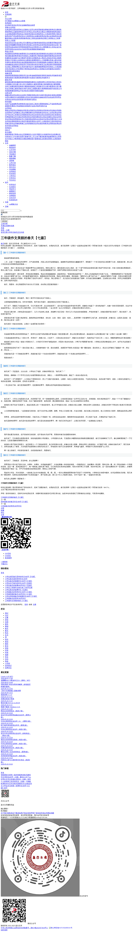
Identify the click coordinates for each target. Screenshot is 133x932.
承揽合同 (41, 110)
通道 (5, 775)
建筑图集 (57, 84)
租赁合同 (35, 110)
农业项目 (50, 53)
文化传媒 (30, 53)
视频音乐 (28, 134)
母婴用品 (51, 56)
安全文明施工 (10, 88)
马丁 (27, 777)
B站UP (7, 130)
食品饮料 (31, 69)
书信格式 (12, 154)
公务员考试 (36, 32)
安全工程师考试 (27, 36)
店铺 (6, 206)
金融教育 (15, 104)
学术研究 (12, 174)
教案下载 (12, 156)
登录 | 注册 (5, 230)
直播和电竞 (36, 60)
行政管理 (25, 49)
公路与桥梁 (49, 86)
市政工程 (55, 82)
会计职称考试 (27, 34)
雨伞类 (34, 64)
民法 (35, 99)
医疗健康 (35, 139)
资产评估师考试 (16, 36)
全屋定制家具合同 (45, 123)
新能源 (44, 104)
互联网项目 (16, 53)
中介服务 (35, 67)
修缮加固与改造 (51, 88)
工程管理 (35, 45)
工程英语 (48, 82)
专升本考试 (27, 32)
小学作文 (12, 176)
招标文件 (41, 86)
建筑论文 (35, 82)
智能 (2, 775)
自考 (6, 29)
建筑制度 (21, 82)
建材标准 (28, 86)
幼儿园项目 (27, 60)
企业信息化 (17, 49)
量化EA (23, 777)
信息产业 (8, 104)
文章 (5, 232)
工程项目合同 (18, 115)
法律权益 (12, 195)
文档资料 (8, 14)
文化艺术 (12, 198)
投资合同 (28, 110)
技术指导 (37, 106)
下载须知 (17, 813)
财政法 (36, 97)
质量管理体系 (17, 34)
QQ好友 (8, 556)
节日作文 (12, 180)
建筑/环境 (8, 80)
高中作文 (12, 167)
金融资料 (35, 75)
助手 (5, 788)
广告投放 (37, 813)
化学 (16, 25)
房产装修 (24, 136)
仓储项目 (50, 62)
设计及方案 (57, 86)
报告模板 (12, 158)
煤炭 (36, 104)
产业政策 (53, 104)
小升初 (7, 663)
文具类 (22, 67)
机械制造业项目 (12, 64)
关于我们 (4, 813)
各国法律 (55, 95)
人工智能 (43, 60)
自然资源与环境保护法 (25, 99)
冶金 (26, 104)
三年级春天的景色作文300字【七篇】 (18, 592)
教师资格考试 (53, 32)
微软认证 (28, 29)
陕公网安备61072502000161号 (61, 928)
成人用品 (41, 58)
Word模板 (14, 21)
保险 (6, 75)
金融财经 (12, 145)
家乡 (6, 646)
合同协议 (8, 108)
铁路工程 (35, 86)
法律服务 (35, 58)
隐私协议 (10, 813)
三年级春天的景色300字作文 (11, 506)
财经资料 (41, 75)
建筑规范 (15, 86)
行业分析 (28, 75)
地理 (33, 25)
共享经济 (21, 64)
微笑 (6, 644)
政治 (30, 25)
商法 (11, 95)
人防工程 (25, 84)
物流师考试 (51, 29)
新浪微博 (8, 558)
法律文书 (25, 95)
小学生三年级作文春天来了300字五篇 (18, 587)
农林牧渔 (21, 104)
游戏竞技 (47, 134)
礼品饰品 (48, 58)
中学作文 (12, 178)
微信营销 (48, 139)
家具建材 (45, 56)
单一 (12, 775)
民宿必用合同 (57, 123)
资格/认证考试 (10, 27)
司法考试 (35, 29)
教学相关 (12, 165)
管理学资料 (9, 49)
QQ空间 (8, 553)
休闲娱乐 (8, 128)
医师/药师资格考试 (22, 38)
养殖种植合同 (12, 117)
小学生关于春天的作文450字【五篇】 (18, 583)
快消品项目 (11, 69)
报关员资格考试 (37, 34)
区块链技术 (49, 75)
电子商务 (24, 69)
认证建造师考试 (39, 36)
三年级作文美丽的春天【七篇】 (12, 497)
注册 (34, 604)
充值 (2, 228)
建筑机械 (15, 82)
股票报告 (15, 75)
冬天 (6, 635)
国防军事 (10, 106)
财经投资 (12, 193)
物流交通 (21, 139)
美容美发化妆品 (19, 62)
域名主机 (41, 139)
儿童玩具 (56, 60)
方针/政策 (17, 97)
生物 (23, 25)
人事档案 (45, 47)
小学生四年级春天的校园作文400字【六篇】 (21, 596)
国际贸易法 (32, 95)
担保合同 (48, 110)
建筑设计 (50, 84)
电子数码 (38, 56)
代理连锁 (28, 45)
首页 (6, 12)
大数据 (22, 58)
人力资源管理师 (49, 34)
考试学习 (12, 189)
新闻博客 (8, 134)
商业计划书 (9, 51)
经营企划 (45, 43)
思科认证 (21, 29)
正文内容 (20, 232)
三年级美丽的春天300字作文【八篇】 (18, 594)
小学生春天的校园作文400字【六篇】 (18, 581)
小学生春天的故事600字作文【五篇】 (18, 585)
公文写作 (12, 150)
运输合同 (55, 110)
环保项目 (25, 56)
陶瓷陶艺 (16, 67)
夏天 (6, 631)
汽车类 (55, 53)
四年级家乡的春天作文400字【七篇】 (14, 502)
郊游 (6, 648)
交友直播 (54, 134)
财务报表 (38, 43)
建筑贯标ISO (19, 88)
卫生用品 (46, 64)
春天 (15, 232)
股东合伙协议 (38, 119)
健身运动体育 (55, 69)
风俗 (6, 661)
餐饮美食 (50, 60)
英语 (13, 25)
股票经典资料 (20, 77)
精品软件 (12, 147)
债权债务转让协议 (18, 121)
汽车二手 (31, 136)
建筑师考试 (19, 32)
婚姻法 (7, 95)
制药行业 (30, 106)
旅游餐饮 (28, 139)
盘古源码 (8, 132)
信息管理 (41, 45)
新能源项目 (29, 62)
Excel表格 (21, 21)
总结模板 (12, 169)
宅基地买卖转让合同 (32, 121)
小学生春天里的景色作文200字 (16, 579)
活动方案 (12, 152)
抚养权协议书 (18, 119)
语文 (6, 25)
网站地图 (50, 813)
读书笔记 (8, 665)
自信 (6, 659)
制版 (19, 775)
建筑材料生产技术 (18, 91)
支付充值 (8, 139)
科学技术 (12, 184)
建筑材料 (41, 82)
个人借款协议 (45, 121)
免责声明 (30, 813)
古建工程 (18, 84)
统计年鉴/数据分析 (20, 106)
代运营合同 (47, 119)
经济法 (46, 97)
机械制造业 (9, 58)
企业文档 (18, 43)
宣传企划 (11, 43)
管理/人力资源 (10, 40)
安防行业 (43, 106)
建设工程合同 (22, 112)
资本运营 (55, 45)
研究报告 (8, 102)
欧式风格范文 (19, 783)
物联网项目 (42, 67)
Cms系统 (55, 139)
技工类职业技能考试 (36, 38)
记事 (6, 617)
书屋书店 (28, 67)
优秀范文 (8, 668)
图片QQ (41, 134)
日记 (6, 615)
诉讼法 (19, 95)
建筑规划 (8, 82)
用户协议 (24, 813)
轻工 (48, 104)
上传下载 (38, 136)
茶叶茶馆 (53, 64)
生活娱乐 (12, 187)
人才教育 (15, 139)
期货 (10, 75)
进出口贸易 (39, 69)
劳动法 (9, 99)
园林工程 (11, 84)
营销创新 (25, 47)
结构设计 (21, 86)
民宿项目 (16, 71)
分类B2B (18, 136)
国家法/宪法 (25, 97)
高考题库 (8, 23)
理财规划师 (42, 29)
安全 (6, 657)
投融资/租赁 (57, 75)
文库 (6, 143)
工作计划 (12, 163)
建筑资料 (37, 84)
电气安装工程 (29, 88)
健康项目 (23, 53)
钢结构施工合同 (22, 123)
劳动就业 (11, 47)
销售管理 (21, 45)
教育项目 (18, 56)
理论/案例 (10, 97)
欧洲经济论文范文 (7, 783)
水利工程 (8, 86)
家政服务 (43, 62)
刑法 (15, 95)
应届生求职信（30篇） (19, 779)
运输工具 (10, 67)
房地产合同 (12, 112)
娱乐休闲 (46, 69)
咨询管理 (58, 56)
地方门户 (11, 136)
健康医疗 (12, 191)
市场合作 (44, 813)
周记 (6, 613)
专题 (6, 202)
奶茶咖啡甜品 (40, 49)
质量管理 (51, 43)
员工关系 (51, 47)
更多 (2, 573)
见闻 (6, 622)
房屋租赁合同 (33, 123)
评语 (6, 620)
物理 (26, 25)
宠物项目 (43, 53)
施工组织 (44, 84)
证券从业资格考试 (51, 36)
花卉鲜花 (40, 64)
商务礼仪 (38, 47)
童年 (6, 624)
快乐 (6, 639)
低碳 (6, 655)
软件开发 (36, 62)
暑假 (6, 626)
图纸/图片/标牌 (39, 88)
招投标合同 (41, 112)
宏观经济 (21, 75)
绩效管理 (8, 45)
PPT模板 (8, 21)
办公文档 (8, 19)
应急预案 (31, 49)
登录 (26, 604)
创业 (6, 43)
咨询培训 (48, 45)
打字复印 (28, 64)
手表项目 (28, 58)
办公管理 (58, 136)
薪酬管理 (15, 45)
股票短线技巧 (10, 77)
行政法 (32, 97)
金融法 (41, 97)
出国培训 (15, 29)
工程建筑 (31, 56)
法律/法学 (8, 93)
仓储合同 (20, 117)
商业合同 (31, 43)
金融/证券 (8, 73)
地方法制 (40, 95)
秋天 (6, 633)
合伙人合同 (49, 112)
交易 (9, 775)
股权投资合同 (28, 115)
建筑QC (31, 84)
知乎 (6, 182)
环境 (6, 650)
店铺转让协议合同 (53, 117)
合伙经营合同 (48, 115)
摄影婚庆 (11, 56)
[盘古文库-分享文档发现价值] (10, 6)
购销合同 (21, 110)
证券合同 (56, 112)
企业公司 (21, 134)
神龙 (22, 775)
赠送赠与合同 (32, 112)
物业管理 (58, 43)
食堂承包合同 (12, 123)
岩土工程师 (56, 38)
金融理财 (51, 136)
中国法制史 (47, 95)
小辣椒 (28, 781)
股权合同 (8, 110)
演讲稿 (11, 160)
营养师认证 (11, 32)
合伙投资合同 (38, 115)
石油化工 (31, 104)
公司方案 (25, 43)
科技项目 (50, 67)
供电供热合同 (28, 117)
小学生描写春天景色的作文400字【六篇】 (20, 576)
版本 (15, 775)
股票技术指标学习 (43, 77)
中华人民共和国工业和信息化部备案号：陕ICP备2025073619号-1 (24, 928)
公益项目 (20, 60)
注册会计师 (44, 32)
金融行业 (16, 58)
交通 (40, 104)
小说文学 (35, 134)
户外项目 (13, 60)
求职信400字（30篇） (12, 777)
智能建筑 (28, 82)
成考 (10, 29)
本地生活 (55, 58)
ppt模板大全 (13, 204)
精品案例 (8, 53)
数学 (10, 25)
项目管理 (18, 47)
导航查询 (44, 136)
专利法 (14, 99)
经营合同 (15, 110)
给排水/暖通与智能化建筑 (34, 91)
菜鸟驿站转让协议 (40, 117)
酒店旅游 (36, 53)
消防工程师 (48, 38)
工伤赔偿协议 (28, 119)
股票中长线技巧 (31, 77)
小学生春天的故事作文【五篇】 (16, 590)
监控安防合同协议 (11, 126)
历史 (20, 25)
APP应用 (18, 69)
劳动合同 (31, 47)
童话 (6, 641)
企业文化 (58, 47)
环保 (6, 652)
